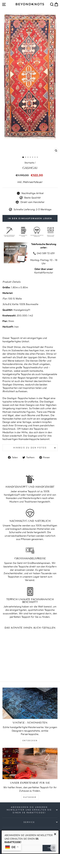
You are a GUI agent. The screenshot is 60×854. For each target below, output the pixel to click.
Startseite (29, 162)
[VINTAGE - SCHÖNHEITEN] (30, 703)
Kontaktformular (43, 272)
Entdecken (30, 740)
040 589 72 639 (45, 253)
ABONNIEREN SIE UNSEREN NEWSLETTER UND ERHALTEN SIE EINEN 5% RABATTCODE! (29, 810)
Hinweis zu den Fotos (30, 447)
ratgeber (30, 797)
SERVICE (29, 822)
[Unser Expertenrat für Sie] (30, 763)
